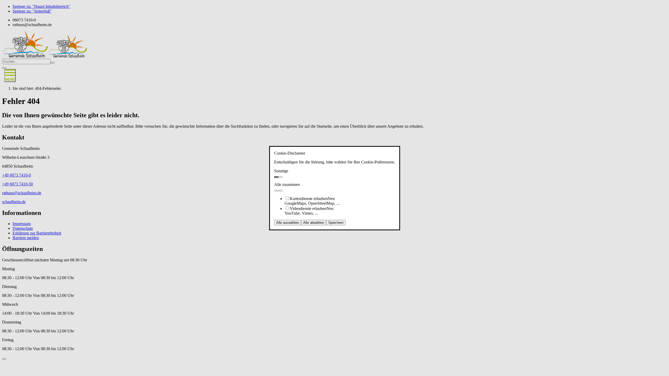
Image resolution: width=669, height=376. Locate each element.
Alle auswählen (287, 223)
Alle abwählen (313, 223)
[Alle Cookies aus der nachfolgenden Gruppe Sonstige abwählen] (280, 177)
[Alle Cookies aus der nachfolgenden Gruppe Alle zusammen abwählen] (280, 190)
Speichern (335, 223)
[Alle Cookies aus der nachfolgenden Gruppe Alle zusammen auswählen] (276, 190)
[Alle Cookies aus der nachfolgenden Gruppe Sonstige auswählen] (276, 177)
